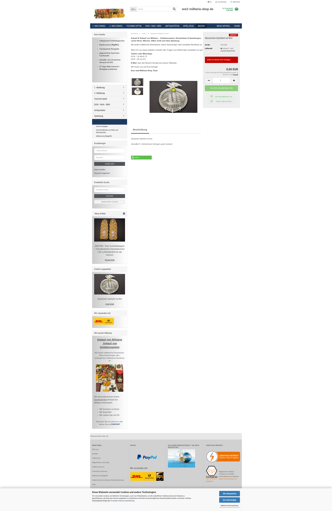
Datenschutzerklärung (126, 501)
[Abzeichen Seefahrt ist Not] (173, 96)
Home (237, 26)
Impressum (96, 458)
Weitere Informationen (229, 506)
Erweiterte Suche (109, 202)
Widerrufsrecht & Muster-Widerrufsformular (108, 480)
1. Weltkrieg (98, 26)
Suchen (109, 196)
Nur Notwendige (229, 500)
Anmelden (109, 164)
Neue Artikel (223, 26)
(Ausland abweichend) (228, 51)
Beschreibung (140, 129)
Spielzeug (188, 26)
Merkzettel (236, 2)
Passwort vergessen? (102, 173)
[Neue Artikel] (124, 213)
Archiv (201, 26)
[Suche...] (174, 9)
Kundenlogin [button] (222, 2)
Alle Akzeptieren (229, 494)
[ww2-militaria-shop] (109, 13)
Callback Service (98, 467)
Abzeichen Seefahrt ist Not (110, 299)
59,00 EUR (109, 260)
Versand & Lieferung (99, 471)
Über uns (95, 449)
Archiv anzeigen (102, 126)
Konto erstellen (99, 170)
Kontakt (95, 454)
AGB (93, 484)
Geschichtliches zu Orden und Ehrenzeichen (107, 131)
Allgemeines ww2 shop (100, 462)
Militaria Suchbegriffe (104, 136)
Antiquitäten (172, 26)
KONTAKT (115, 424)
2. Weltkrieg (115, 26)
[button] (209, 2)
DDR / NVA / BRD (153, 26)
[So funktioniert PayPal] (147, 457)
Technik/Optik (133, 26)
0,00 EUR (109, 304)
